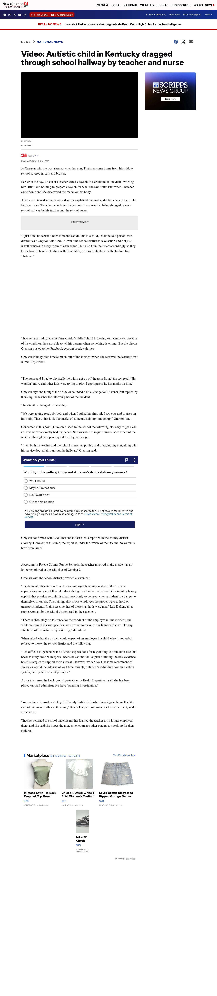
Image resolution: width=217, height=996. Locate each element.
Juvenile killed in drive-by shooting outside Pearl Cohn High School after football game (122, 24)
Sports (162, 5)
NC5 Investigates (192, 14)
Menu (101, 5)
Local (116, 5)
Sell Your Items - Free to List (65, 756)
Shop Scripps (181, 5)
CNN (35, 155)
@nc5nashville (26, 15)
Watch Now (203, 5)
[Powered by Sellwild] (130, 859)
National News (50, 42)
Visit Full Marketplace (124, 755)
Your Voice (174, 14)
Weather (147, 5)
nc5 (15, 15)
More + (208, 14)
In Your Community (156, 14)
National (130, 5)
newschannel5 (5, 15)
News (26, 42)
